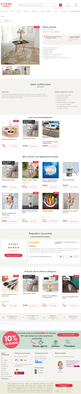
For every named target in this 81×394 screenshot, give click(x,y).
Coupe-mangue (47, 211)
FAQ (2, 358)
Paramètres (57, 391)
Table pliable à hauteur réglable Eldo (50, 142)
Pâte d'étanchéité (69, 180)
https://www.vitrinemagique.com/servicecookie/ (39, 392)
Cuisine (19, 11)
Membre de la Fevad (40, 358)
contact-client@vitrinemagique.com (64, 356)
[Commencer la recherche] (60, 5)
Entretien (26, 11)
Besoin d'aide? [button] (60, 353)
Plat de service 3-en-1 (9, 139)
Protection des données (66, 391)
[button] (6, 354)
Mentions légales (59, 389)
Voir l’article (13, 146)
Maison (49, 11)
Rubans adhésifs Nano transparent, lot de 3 (50, 180)
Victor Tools (65, 294)
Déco (12, 11)
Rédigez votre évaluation (14, 255)
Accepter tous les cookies (64, 385)
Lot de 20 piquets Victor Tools (70, 297)
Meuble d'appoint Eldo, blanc (30, 211)
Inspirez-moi (64, 11)
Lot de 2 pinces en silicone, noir (9, 295)
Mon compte (4, 360)
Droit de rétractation (6, 376)
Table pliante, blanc (29, 138)
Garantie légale (5, 374)
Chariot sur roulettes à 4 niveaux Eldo (50, 296)
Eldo (43, 139)
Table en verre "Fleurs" (30, 180)
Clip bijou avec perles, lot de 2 (70, 211)
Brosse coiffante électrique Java (9, 214)
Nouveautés (4, 11)
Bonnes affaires (75, 11)
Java (3, 211)
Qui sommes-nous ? (40, 356)
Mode (42, 11)
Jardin (56, 11)
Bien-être (34, 11)
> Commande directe (57, 8)
